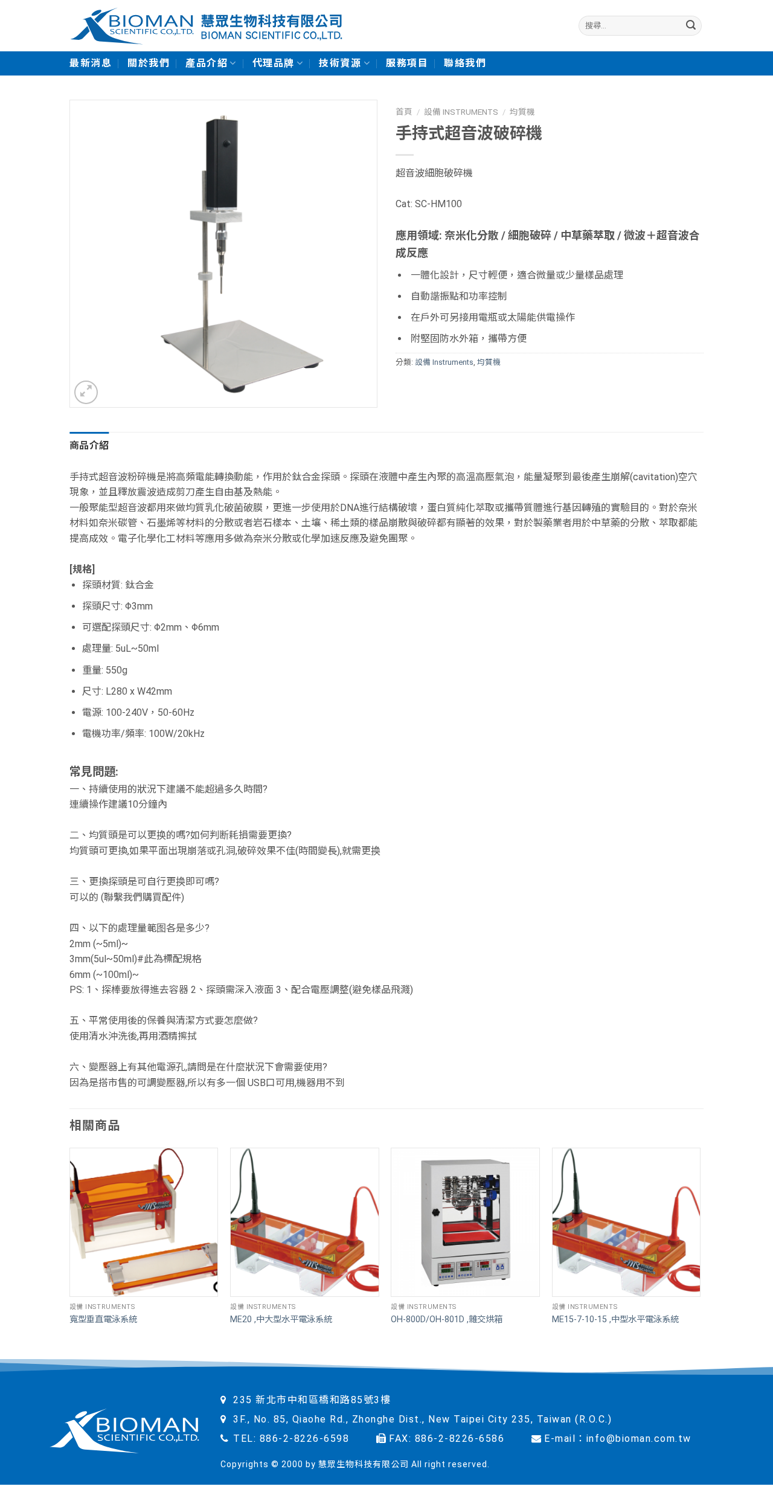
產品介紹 (206, 63)
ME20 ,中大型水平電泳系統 (281, 1319)
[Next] (700, 1253)
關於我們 (148, 63)
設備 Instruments (461, 112)
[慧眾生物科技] (206, 25)
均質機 (522, 112)
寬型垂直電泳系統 (103, 1319)
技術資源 (340, 63)
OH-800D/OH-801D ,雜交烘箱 (446, 1319)
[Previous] (70, 1253)
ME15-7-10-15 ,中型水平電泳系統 (615, 1319)
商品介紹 (89, 445)
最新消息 (90, 63)
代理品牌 (273, 63)
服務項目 (407, 63)
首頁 (404, 112)
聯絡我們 (465, 63)
